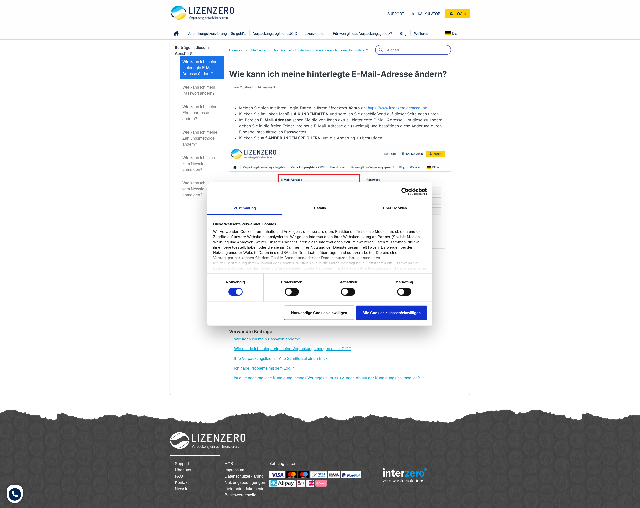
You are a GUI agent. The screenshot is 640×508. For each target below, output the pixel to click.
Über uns (183, 470)
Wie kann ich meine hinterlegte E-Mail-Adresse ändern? (200, 67)
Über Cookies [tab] (395, 207)
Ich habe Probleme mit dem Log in (264, 368)
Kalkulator (428, 13)
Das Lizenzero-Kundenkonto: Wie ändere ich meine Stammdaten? (320, 50)
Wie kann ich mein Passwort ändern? (198, 90)
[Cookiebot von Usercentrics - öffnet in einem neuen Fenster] (405, 191)
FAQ (179, 476)
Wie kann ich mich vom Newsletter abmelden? (198, 189)
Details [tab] (320, 207)
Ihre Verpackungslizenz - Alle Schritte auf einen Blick (281, 358)
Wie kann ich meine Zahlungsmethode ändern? (200, 138)
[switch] (292, 292)
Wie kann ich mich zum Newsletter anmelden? (198, 163)
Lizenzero (236, 50)
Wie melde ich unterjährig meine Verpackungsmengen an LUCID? (292, 348)
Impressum (234, 470)
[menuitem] (396, 14)
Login (460, 13)
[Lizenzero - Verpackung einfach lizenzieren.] (202, 13)
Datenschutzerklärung (244, 476)
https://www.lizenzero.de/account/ (397, 108)
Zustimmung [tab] (245, 207)
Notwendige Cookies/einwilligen (319, 312)
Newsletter (184, 489)
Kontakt (181, 482)
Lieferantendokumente (244, 489)
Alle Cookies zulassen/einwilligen (391, 312)
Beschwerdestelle (240, 495)
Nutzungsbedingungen (245, 482)
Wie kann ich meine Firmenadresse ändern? (200, 112)
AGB (229, 464)
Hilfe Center (258, 50)
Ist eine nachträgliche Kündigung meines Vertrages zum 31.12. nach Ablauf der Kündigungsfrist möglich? (327, 378)
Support (396, 13)
